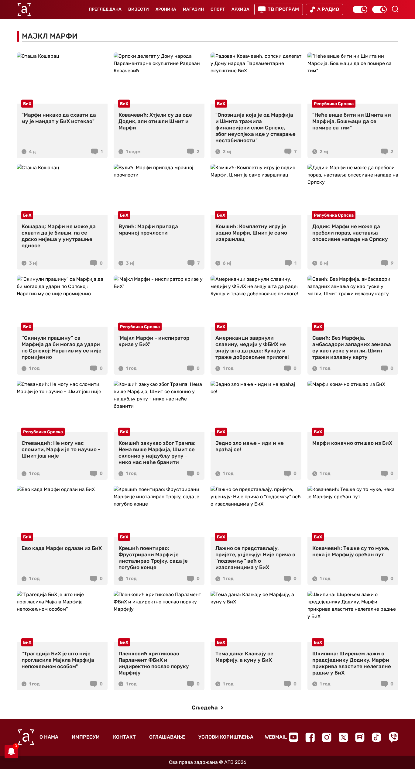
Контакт (124, 737)
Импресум (86, 737)
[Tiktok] (376, 737)
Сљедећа (205, 707)
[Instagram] (326, 737)
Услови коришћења (225, 737)
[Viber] (393, 737)
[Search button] (395, 9)
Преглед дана (105, 9)
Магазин (193, 9)
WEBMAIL (276, 737)
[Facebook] (310, 737)
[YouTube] (293, 737)
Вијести (138, 9)
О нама (48, 737)
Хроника (166, 9)
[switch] (360, 9)
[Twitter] (343, 737)
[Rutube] (360, 737)
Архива (240, 9)
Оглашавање (167, 737)
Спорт (218, 9)
